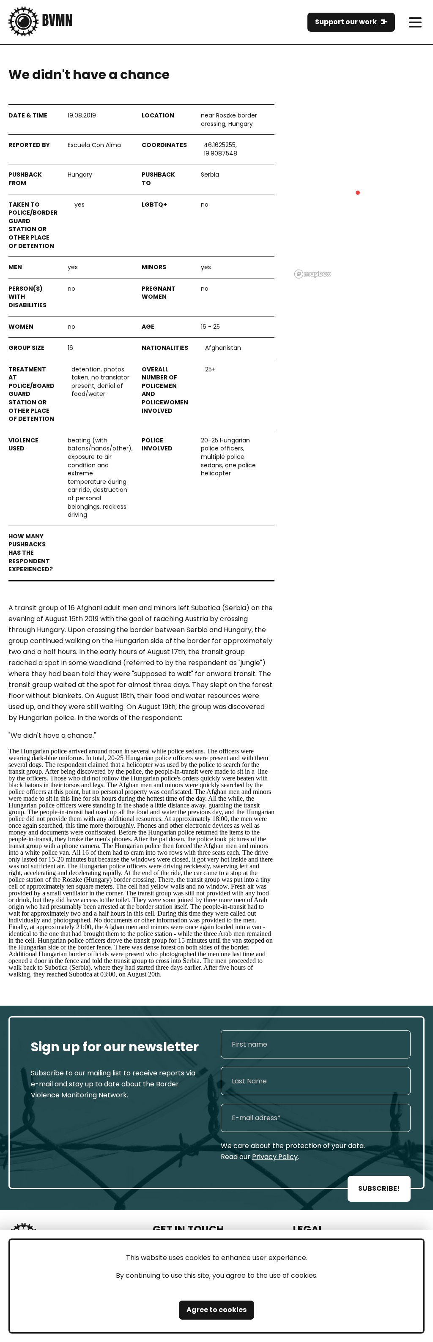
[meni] (415, 22)
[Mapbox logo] (312, 274)
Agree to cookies (216, 1310)
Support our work (346, 22)
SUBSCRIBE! (379, 1188)
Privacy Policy (275, 1157)
